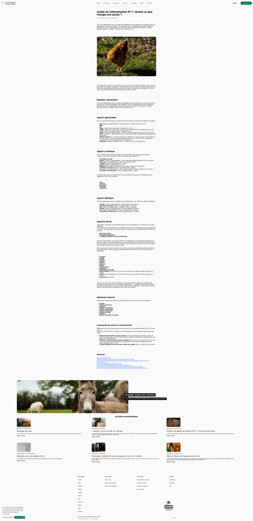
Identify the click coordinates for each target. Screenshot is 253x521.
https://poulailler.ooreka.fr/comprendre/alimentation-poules (116, 359)
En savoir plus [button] (6, 514)
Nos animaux (106, 3)
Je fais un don (246, 3)
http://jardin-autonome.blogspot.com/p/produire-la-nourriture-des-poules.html (122, 368)
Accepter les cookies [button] (20, 517)
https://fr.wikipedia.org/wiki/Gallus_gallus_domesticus (114, 365)
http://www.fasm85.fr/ (104, 358)
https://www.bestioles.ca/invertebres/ (109, 363)
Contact (142, 3)
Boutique (149, 3)
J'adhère (235, 3)
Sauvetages (134, 3)
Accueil (98, 3)
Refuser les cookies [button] (8, 517)
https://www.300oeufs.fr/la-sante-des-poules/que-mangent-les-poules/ (120, 366)
